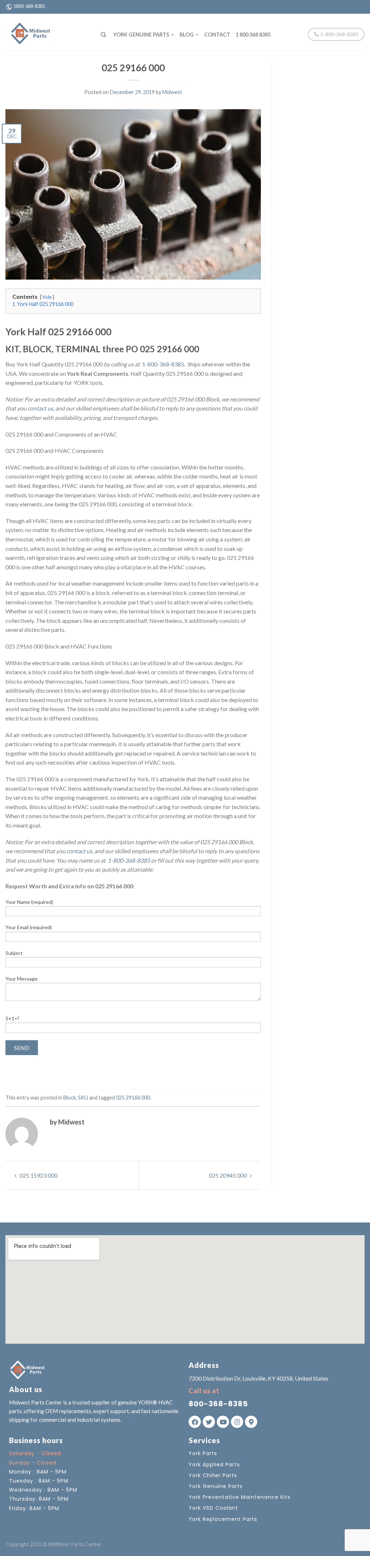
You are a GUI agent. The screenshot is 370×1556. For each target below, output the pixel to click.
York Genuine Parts (141, 34)
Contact (217, 34)
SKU (83, 1097)
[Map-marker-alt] (251, 1422)
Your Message (21, 978)
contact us (40, 408)
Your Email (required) (28, 927)
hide (47, 297)
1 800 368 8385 (253, 34)
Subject (14, 953)
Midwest (172, 92)
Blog (187, 34)
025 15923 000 (37, 1175)
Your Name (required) (29, 902)
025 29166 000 (133, 1097)
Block (69, 1097)
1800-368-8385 (29, 6)
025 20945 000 (228, 1175)
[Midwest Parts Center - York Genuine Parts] (47, 31)
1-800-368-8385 (338, 34)
